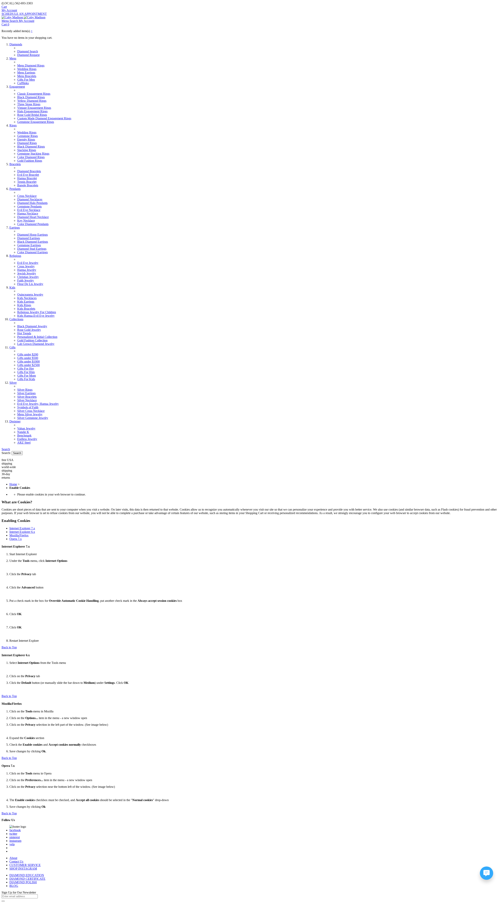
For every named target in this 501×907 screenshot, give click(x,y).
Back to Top (9, 647)
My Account (9, 10)
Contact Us (16, 861)
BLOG (13, 885)
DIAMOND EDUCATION (26, 875)
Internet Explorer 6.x (22, 531)
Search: (6, 453)
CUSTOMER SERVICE (25, 865)
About (13, 858)
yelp (12, 844)
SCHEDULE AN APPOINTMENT (24, 13)
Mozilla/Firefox (19, 535)
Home (13, 484)
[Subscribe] (3, 901)
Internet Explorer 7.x (22, 528)
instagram (15, 840)
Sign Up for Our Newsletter (19, 892)
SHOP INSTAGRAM (23, 868)
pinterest (14, 837)
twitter (13, 833)
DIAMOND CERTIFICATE (27, 878)
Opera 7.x (15, 539)
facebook (15, 830)
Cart (4, 6)
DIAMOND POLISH (23, 882)
